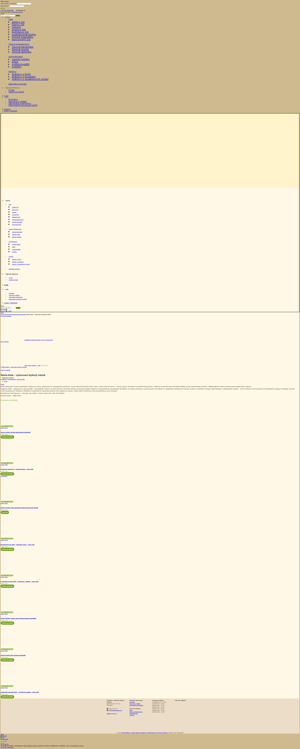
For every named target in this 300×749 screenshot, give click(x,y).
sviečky (16, 66)
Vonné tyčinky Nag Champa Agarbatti (13, 655)
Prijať (2, 747)
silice (15, 61)
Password (5, 6)
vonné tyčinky (21, 59)
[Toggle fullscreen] (4, 741)
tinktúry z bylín (21, 74)
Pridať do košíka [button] (7, 437)
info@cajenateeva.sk (115, 710)
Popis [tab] (6, 381)
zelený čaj (18, 22)
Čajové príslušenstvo (135, 712)
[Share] (3, 741)
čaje (11, 19)
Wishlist (7, 109)
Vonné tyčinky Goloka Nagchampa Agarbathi (15, 432)
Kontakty (13, 99)
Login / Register (10, 111)
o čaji (6, 96)
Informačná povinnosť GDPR (23, 105)
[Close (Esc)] (1, 741)
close (7, 1)
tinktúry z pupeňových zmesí (30, 79)
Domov (3, 314)
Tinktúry (131, 715)
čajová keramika (22, 47)
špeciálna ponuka (17, 84)
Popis (2, 384)
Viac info (5, 512)
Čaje (130, 710)
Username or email (8, 3)
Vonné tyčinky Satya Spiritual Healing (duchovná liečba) (19, 508)
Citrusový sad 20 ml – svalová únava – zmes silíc (17, 469)
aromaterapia (16, 56)
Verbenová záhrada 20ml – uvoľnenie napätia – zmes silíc (20, 692)
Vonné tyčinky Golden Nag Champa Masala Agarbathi (18, 618)
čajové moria (20, 49)
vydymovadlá (20, 64)
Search (17, 15)
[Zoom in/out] (6, 741)
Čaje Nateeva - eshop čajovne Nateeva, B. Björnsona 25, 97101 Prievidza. (144, 733)
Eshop (7, 314)
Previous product (6, 316)
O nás (11, 89)
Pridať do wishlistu (8, 378)
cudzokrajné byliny (24, 34)
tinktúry (12, 71)
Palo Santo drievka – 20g (32, 365)
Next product (5, 341)
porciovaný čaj (21, 39)
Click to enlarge (5, 370)
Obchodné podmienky (20, 103)
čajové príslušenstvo (19, 44)
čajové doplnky (21, 51)
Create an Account (17, 12)
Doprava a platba (18, 101)
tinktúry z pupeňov (24, 76)
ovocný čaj (19, 29)
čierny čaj (18, 24)
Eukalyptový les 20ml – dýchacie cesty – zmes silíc (18, 544)
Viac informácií (9, 747)
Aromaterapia (133, 713)
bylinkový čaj (20, 32)
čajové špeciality (22, 37)
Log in (2, 8)
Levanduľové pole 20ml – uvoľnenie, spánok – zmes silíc (19, 581)
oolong (16, 27)
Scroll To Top (5, 744)
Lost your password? (7, 10)
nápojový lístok (16, 91)
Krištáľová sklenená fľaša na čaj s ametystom (38, 340)
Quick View (4, 428)
